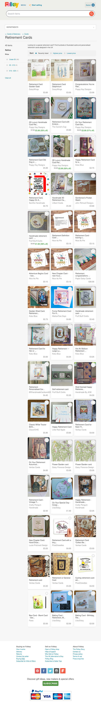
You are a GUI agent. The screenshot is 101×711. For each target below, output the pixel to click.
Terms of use (77, 656)
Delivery (19, 651)
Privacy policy (77, 654)
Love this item (47, 62)
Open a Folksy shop (52, 649)
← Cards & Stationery (12, 34)
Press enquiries (78, 659)
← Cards (25, 34)
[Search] (91, 13)
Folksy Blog (49, 659)
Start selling (37, 5)
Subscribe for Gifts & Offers (26, 661)
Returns (19, 654)
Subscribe (50, 683)
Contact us (76, 651)
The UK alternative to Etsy (54, 656)
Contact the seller (22, 656)
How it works (20, 649)
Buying (20, 659)
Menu (23, 5)
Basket (90, 5)
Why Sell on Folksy (52, 654)
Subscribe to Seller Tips (53, 661)
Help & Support (50, 651)
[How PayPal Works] (51, 702)
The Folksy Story (79, 649)
